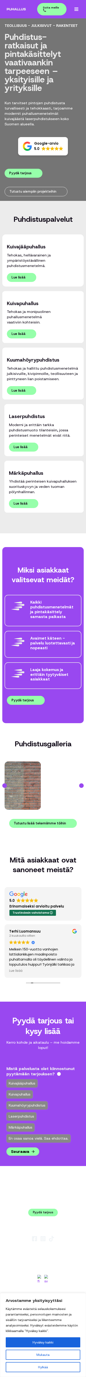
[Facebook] (34, 1239)
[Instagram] (43, 1239)
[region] (43, 1335)
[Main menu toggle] (76, 9)
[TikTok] (51, 1239)
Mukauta (43, 1355)
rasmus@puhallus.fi (43, 1250)
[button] (50, 9)
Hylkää (43, 1367)
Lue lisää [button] (15, 971)
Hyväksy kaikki (43, 1342)
